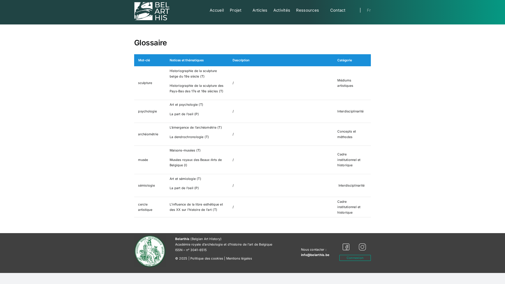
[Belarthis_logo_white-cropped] (152, 4)
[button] (352, 10)
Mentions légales (239, 258)
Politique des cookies (206, 258)
